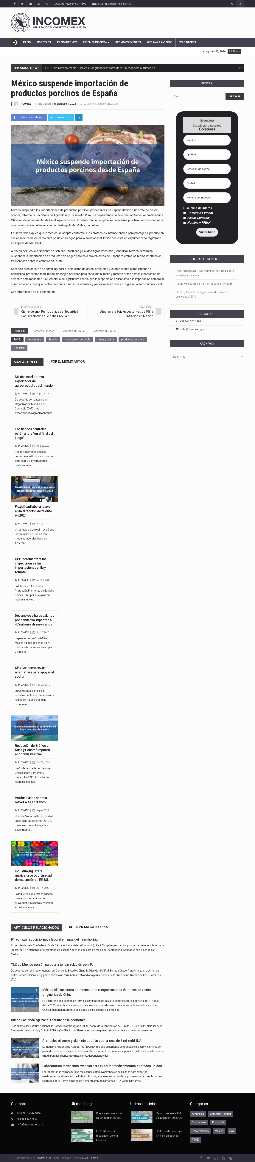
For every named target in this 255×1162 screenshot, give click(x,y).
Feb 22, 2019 (43, 684)
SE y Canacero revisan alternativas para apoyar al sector (34, 672)
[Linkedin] (79, 117)
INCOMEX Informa (95, 42)
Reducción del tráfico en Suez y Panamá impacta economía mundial (32, 750)
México (219, 1131)
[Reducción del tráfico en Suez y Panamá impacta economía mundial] (34, 728)
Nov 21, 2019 (43, 580)
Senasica (19, 347)
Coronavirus (199, 1122)
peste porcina (106, 339)
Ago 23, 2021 (43, 445)
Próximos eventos (128, 42)
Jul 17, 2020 (42, 632)
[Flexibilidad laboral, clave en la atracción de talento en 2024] (34, 489)
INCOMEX (25, 103)
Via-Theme (91, 1157)
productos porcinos (132, 339)
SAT (231, 1131)
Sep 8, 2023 (42, 810)
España (53, 339)
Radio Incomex (67, 42)
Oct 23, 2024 (43, 762)
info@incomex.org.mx (194, 329)
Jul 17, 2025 (42, 887)
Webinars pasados (159, 42)
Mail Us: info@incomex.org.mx (113, 3)
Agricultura (34, 339)
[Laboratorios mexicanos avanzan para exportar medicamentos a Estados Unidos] (25, 1073)
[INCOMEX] (123, 22)
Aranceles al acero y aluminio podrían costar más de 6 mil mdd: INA (92, 1041)
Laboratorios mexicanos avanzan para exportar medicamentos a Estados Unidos (102, 1066)
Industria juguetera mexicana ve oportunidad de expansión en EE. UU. (33, 875)
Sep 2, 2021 (42, 393)
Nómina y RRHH (199, 222)
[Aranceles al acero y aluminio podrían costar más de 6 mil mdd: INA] (25, 1048)
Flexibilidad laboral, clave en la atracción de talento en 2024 (33, 511)
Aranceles (198, 1113)
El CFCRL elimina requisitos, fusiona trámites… (107, 1136)
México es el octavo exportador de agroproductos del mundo (34, 381)
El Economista (46, 292)
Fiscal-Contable (198, 217)
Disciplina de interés (197, 208)
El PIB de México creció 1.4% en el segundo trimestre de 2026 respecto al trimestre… (101, 68)
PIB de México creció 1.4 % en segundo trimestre (204, 283)
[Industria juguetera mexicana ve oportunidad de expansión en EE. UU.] (34, 853)
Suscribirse (207, 232)
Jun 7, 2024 (42, 523)
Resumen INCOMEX (73, 330)
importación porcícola (77, 339)
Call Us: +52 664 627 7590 (71, 3)
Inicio (27, 42)
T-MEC (196, 1139)
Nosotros (44, 42)
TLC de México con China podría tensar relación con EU (52, 964)
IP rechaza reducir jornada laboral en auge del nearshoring (54, 939)
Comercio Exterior (43, 330)
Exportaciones (200, 1131)
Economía (218, 1122)
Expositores (187, 42)
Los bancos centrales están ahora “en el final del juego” (34, 433)
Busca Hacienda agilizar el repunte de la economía (48, 1020)
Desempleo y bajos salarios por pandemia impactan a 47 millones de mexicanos (34, 620)
